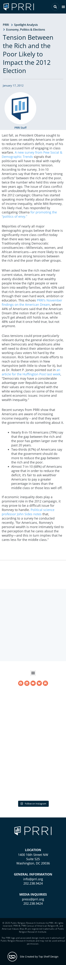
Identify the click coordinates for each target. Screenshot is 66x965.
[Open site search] (55, 7)
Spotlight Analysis (26, 25)
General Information (33, 874)
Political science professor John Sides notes (28, 512)
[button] (63, 6)
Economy (12, 30)
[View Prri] (39, 729)
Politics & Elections (32, 30)
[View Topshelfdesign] (12, 956)
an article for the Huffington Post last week (31, 372)
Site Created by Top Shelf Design (39, 956)
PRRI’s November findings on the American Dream (32, 302)
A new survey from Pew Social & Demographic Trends (32, 154)
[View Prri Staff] (20, 108)
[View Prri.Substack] (45, 729)
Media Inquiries (33, 894)
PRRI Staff (20, 127)
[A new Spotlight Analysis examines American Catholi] (33, 766)
